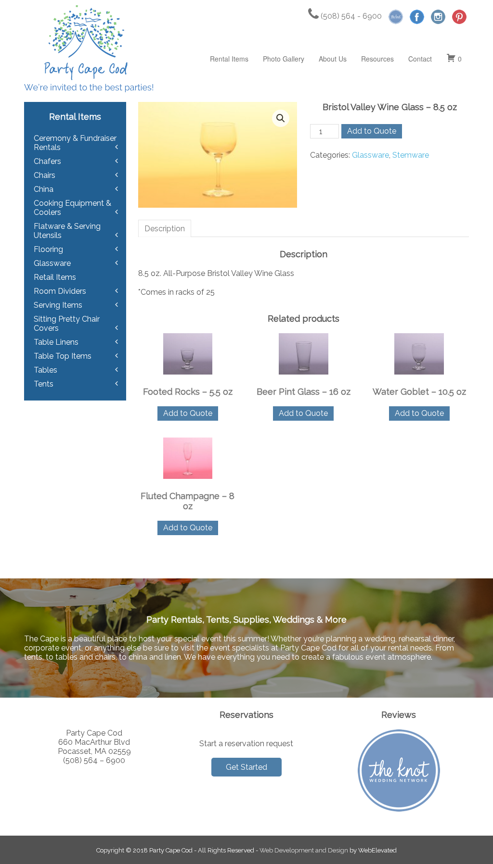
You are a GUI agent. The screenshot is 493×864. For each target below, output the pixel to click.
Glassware (370, 155)
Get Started (246, 767)
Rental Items (229, 58)
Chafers (47, 161)
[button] (280, 118)
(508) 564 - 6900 (350, 16)
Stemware (410, 155)
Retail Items (55, 277)
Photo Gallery (283, 58)
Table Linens (56, 342)
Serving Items (58, 305)
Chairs (44, 175)
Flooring (48, 249)
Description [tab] (164, 228)
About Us (333, 58)
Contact (420, 58)
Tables (45, 370)
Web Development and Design (303, 850)
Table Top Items (62, 356)
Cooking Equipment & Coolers (72, 208)
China (43, 189)
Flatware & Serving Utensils (67, 231)
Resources (377, 58)
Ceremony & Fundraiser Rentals (75, 143)
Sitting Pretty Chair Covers (67, 323)
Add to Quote (371, 131)
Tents (43, 383)
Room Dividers (60, 291)
